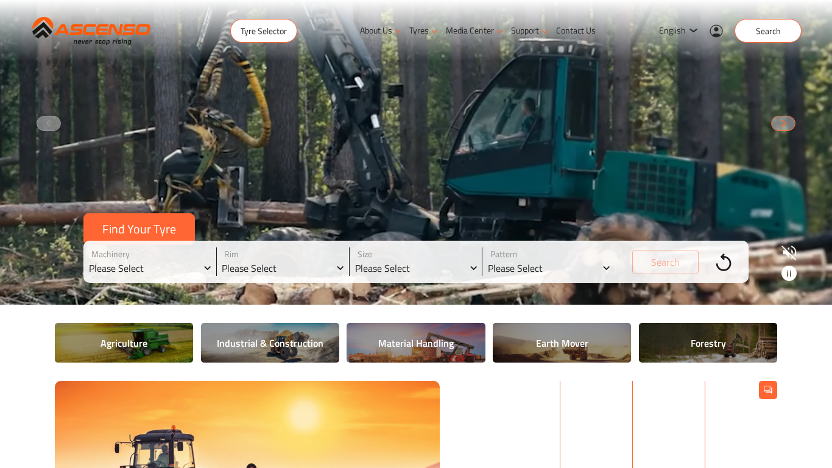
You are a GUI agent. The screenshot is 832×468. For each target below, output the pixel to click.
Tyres (419, 30)
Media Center (470, 30)
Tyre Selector (264, 30)
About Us (376, 30)
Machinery (110, 253)
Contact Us (576, 30)
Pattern (504, 253)
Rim (231, 253)
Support (525, 30)
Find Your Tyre (139, 228)
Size (365, 253)
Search (768, 30)
